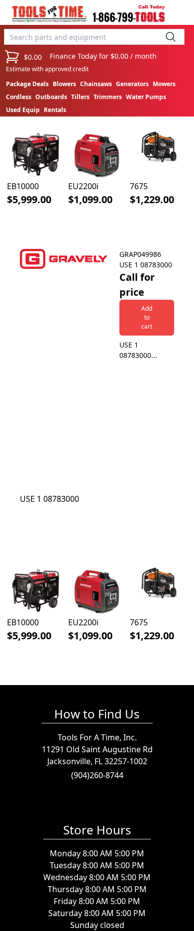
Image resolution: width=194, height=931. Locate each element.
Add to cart (146, 317)
